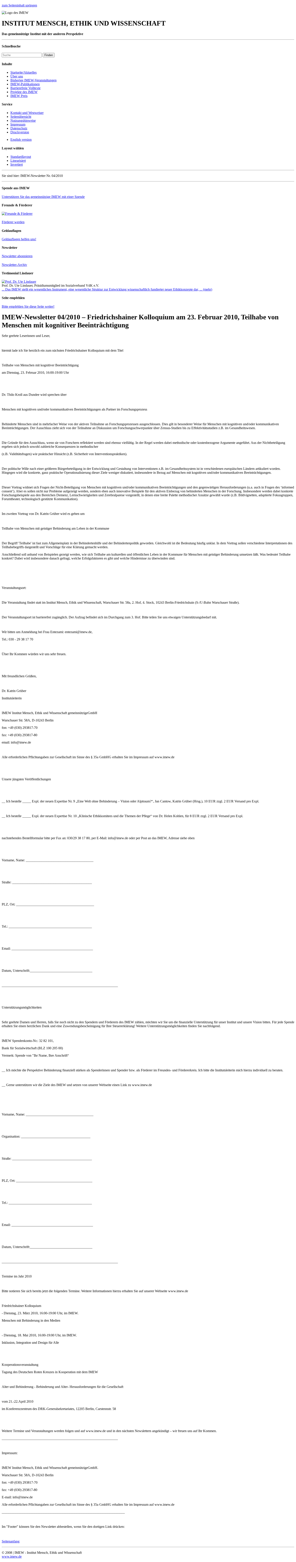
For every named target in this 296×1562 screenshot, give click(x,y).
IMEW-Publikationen (25, 84)
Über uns (16, 76)
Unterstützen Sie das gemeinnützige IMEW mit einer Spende (43, 197)
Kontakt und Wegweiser (27, 113)
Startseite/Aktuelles (23, 72)
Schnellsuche (11, 46)
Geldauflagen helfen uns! (19, 239)
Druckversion (19, 132)
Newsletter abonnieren (17, 256)
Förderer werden (13, 222)
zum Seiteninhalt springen (19, 5)
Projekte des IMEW (23, 92)
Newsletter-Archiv (14, 265)
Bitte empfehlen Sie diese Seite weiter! (28, 306)
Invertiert (16, 164)
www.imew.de (12, 1556)
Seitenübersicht (20, 116)
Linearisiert (18, 160)
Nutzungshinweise (23, 120)
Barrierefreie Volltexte (25, 88)
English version (21, 139)
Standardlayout (20, 156)
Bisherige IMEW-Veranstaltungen (33, 80)
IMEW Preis (19, 96)
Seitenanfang (11, 1541)
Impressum (17, 124)
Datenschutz (18, 128)
